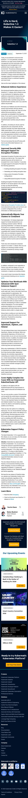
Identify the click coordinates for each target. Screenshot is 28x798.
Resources (4, 724)
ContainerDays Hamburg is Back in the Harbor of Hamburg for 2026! (13, 579)
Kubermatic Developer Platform (9, 686)
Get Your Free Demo (14, 665)
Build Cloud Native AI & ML (8, 721)
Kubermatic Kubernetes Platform (10, 677)
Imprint (3, 794)
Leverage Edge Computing (8, 719)
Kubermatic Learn (6, 735)
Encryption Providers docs (16, 205)
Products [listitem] (4, 53)
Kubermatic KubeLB (6, 682)
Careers (3, 753)
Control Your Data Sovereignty (9, 705)
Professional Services (7, 693)
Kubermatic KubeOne (7, 679)
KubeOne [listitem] (10, 53)
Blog (2, 728)
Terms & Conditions (6, 792)
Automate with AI (6, 700)
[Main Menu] (26, 13)
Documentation (5, 730)
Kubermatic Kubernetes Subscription (11, 691)
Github (12, 499)
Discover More (14, 544)
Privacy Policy (18, 792)
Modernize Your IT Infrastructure (10, 709)
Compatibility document (7, 455)
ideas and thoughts (15, 483)
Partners (3, 748)
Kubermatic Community (7, 737)
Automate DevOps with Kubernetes (10, 712)
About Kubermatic (6, 746)
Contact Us (4, 755)
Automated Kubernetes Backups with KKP (12, 716)
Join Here (20, 585)
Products (4, 674)
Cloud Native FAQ (6, 732)
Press (2, 750)
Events (3, 739)
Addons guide (5, 145)
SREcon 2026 (7, 643)
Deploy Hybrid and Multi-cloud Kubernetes (12, 714)
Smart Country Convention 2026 (13, 612)
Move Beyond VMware (7, 707)
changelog (16, 494)
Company (4, 743)
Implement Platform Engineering (10, 702)
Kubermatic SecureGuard (8, 689)
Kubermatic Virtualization (8, 684)
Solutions (4, 697)
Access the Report (14, 530)
